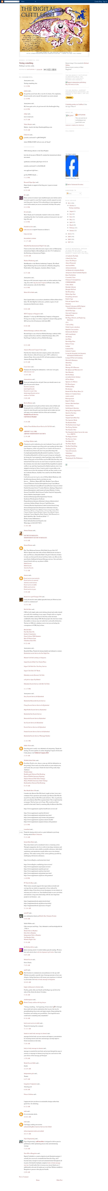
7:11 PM (27, 177)
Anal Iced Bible (70, 265)
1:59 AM (27, 1058)
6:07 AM (27, 1079)
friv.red (26, 212)
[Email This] (47, 70)
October (72, 205)
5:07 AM (27, 955)
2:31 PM (27, 207)
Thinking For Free (71, 448)
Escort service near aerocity (32, 578)
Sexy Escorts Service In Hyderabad (34, 696)
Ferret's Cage (69, 299)
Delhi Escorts (28, 563)
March (72, 225)
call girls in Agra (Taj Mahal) (32, 679)
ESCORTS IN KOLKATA (31, 535)
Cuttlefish (81, 114)
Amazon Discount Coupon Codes (33, 350)
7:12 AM (27, 570)
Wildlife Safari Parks (30, 760)
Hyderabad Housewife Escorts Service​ (34, 701)
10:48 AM (27, 982)
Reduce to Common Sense (73, 394)
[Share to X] (51, 70)
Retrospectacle (70, 398)
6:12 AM (27, 1106)
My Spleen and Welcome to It (74, 370)
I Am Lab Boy (70, 325)
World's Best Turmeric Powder (47, 916)
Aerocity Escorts (28, 568)
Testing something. (74, 208)
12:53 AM (27, 604)
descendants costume (30, 238)
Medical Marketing (29, 261)
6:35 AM (27, 362)
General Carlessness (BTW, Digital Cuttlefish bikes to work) (75, 307)
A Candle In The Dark (72, 256)
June (71, 217)
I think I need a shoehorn (73, 327)
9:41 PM (27, 287)
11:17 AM (27, 241)
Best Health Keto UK (30, 790)
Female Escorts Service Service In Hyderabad (37, 731)
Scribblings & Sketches (72, 408)
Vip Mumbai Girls (29, 937)
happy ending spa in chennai (32, 987)
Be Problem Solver (29, 947)
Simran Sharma (28, 530)
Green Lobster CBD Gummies (32, 636)
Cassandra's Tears (70, 277)
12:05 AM (27, 375)
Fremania (68, 304)
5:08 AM (27, 398)
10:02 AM (27, 1117)
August (72, 211)
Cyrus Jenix (27, 367)
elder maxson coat (29, 372)
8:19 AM (27, 786)
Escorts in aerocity (29, 387)
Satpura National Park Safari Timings (34, 778)
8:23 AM (27, 345)
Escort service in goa (30, 589)
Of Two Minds (70, 379)
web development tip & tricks (45, 952)
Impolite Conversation (72, 329)
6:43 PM (27, 109)
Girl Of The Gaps (70, 311)
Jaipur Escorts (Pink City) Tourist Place (35, 662)
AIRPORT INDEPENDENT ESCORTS (35, 434)
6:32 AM (27, 190)
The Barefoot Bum (71, 422)
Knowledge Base (70, 341)
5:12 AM (27, 837)
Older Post (59, 1180)
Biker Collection (37, 834)
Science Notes (70, 406)
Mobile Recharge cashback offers (33, 331)
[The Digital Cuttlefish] (72, 176)
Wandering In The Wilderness (74, 458)
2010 (69, 234)
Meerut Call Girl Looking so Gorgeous (35, 658)
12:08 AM (27, 256)
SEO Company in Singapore (32, 314)
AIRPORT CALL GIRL (30, 431)
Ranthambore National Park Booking (34, 783)
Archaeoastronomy (71, 268)
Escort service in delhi (30, 585)
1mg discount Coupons (39, 283)
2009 (69, 237)
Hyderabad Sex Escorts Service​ (33, 714)
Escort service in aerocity (31, 580)
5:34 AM (27, 422)
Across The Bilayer (71, 261)
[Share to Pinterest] (55, 70)
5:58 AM (27, 592)
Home (38, 1180)
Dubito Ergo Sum (71, 294)
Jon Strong (69, 337)
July (71, 214)
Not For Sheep (70, 375)
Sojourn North (70, 415)
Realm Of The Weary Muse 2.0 (74, 391)
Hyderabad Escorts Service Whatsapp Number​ (37, 736)
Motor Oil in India (29, 292)
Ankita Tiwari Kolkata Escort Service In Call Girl (38, 426)
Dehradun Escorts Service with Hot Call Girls (37, 684)
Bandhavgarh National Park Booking (34, 774)
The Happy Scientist (71, 436)
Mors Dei (68, 365)
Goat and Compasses (71, 313)
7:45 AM (27, 965)
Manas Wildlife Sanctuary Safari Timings (35, 781)
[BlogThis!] (49, 70)
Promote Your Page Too (72, 178)
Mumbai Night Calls (30, 939)
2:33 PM (27, 222)
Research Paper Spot (30, 182)
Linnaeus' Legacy (71, 351)
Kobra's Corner (70, 344)
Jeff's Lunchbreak (71, 334)
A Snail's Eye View (71, 258)
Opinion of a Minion (71, 382)
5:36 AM (27, 995)
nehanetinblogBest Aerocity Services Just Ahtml (38, 1127)
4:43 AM (27, 540)
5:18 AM (27, 942)
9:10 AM (27, 1018)
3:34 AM (27, 756)
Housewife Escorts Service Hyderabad (34, 718)
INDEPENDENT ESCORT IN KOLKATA (35, 538)
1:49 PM (27, 878)
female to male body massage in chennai (35, 1033)
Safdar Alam (27, 745)
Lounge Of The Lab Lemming (74, 358)
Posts (69, 193)
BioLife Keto (27, 609)
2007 (69, 242)
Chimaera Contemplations (73, 280)
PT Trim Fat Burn (29, 883)
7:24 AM (27, 1149)
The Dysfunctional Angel (73, 425)
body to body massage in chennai (33, 1048)
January (72, 230)
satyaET (26, 913)
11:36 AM (27, 908)
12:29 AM (27, 1069)
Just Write (68, 339)
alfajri (25, 114)
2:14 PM (27, 99)
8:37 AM (27, 119)
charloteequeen (28, 999)
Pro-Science (69, 389)
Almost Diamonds (71, 263)
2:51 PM (27, 824)
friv (25, 195)
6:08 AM (27, 1089)
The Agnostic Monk (71, 420)
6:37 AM (27, 273)
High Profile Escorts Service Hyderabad (35, 710)
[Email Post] (44, 69)
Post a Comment (23, 1177)
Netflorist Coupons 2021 (42, 753)
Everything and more (72, 297)
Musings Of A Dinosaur (72, 367)
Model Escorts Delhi (30, 1063)
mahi (25, 1111)
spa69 (25, 970)
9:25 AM (27, 130)
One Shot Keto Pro (29, 632)
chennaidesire (28, 379)
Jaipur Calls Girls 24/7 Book (32, 671)
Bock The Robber (71, 275)
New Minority (70, 372)
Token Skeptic (28, 124)
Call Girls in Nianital (30, 417)
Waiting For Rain (70, 456)
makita (26, 91)
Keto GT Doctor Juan (30, 638)
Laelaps (68, 346)
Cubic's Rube (69, 285)
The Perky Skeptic (71, 444)
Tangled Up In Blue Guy (73, 418)
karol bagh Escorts (29, 389)
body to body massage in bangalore (45, 979)
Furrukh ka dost (28, 227)
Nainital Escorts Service (31, 414)
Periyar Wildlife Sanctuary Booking (34, 776)
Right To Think (70, 401)
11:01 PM (27, 741)
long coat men (28, 234)
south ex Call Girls (29, 395)
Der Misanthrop (70, 292)
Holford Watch (70, 315)
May (71, 219)
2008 (69, 239)
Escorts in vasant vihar (30, 391)
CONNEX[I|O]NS (70, 282)
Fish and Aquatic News (72, 301)
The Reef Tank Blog (71, 446)
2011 (69, 203)
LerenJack (27, 829)
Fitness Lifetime (28, 1094)
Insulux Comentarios (30, 634)
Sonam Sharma (28, 545)
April (71, 222)
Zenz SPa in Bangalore (30, 1153)
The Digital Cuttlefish (71, 154)
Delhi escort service (29, 587)
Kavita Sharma (28, 403)
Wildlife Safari (28, 772)
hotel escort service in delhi (32, 1023)
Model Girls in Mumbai (30, 931)
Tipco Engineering (29, 1139)
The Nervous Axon (71, 439)
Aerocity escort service (30, 582)
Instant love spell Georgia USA (33, 597)
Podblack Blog (70, 386)
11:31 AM (27, 1029)
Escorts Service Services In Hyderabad (35, 727)
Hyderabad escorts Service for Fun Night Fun (36, 653)
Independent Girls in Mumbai (32, 935)
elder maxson (28, 229)
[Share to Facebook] (53, 70)
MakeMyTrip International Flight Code (35, 246)
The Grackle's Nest (71, 430)
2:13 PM (27, 86)
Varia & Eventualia (71, 451)
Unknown (27, 135)
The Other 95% (70, 441)
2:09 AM (27, 1172)
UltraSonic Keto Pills (30, 640)
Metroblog (69, 363)
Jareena (26, 575)
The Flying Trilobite (71, 427)
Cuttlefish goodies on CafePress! (75, 104)
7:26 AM (27, 1043)
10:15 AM (27, 1134)
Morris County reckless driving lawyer (35, 1002)
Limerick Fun (69, 349)
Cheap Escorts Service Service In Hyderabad (36, 705)
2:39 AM (27, 436)
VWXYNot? (69, 453)
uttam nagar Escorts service (31, 393)
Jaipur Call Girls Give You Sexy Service (35, 666)
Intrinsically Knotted (72, 332)
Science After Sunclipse (72, 403)
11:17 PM (27, 689)
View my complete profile (75, 125)
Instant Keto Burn (29, 842)
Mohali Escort (28, 959)
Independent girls (29, 1073)
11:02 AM (27, 526)
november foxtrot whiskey (73, 377)
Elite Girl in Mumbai (30, 933)
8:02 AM (27, 309)
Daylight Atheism (71, 287)
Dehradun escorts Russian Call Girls (34, 675)
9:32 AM (27, 643)
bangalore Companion (30, 1084)
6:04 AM (27, 919)
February (72, 228)
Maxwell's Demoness (72, 360)
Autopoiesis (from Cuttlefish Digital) (76, 273)
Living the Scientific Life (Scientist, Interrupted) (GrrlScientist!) (76, 354)
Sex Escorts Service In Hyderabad (33, 723)
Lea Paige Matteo (29, 441)
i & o (67, 322)
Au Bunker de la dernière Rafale (75, 270)
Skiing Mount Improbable (73, 410)
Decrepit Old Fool (71, 289)
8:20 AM (27, 326)
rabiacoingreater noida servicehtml (34, 1131)
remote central (70, 396)
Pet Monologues (70, 384)
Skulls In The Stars (71, 413)
